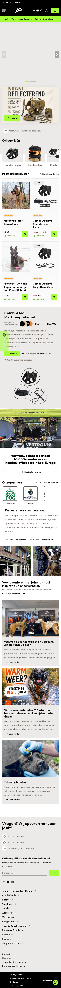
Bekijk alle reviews (32, 472)
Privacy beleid (16, 975)
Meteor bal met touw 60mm (13, 222)
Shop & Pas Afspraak (13, 943)
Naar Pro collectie (18, 539)
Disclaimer (14, 982)
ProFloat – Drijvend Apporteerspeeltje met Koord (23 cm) (15, 287)
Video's (6, 934)
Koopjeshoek (9, 921)
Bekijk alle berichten (11, 593)
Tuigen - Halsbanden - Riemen (17, 890)
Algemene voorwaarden (20, 978)
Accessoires (8, 912)
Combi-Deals (9, 895)
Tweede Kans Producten (14, 925)
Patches (6, 899)
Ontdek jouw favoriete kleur (38, 353)
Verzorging (8, 917)
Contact (6, 954)
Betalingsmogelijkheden (13, 966)
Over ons (6, 958)
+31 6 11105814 (13, 2)
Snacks (5, 908)
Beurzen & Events (11, 930)
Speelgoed (7, 904)
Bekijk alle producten (49, 174)
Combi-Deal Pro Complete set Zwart (42, 224)
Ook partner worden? (48, 482)
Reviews (6, 939)
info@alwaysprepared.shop (21, 848)
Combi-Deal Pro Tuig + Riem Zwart (44, 285)
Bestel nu (14, 353)
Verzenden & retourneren (14, 962)
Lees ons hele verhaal (43, 539)
